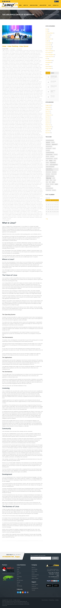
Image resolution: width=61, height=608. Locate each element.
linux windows (30, 190)
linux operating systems (15, 160)
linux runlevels (30, 170)
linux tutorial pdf (25, 178)
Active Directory (49, 140)
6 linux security (25, 54)
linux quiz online (16, 167)
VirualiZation (19, 576)
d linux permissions (22, 63)
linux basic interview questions (12, 113)
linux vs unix (16, 187)
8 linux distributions (36, 54)
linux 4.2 (33, 86)
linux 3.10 (8, 83)
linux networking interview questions (9, 157)
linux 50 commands (19, 91)
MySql (48, 178)
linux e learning (15, 121)
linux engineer (5, 124)
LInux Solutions (34, 5)
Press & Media (34, 569)
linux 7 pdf (32, 98)
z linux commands (36, 215)
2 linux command (5, 53)
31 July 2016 (5, 49)
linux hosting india (10, 134)
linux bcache (25, 113)
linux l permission (23, 148)
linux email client (17, 123)
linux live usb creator (6, 151)
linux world (40, 190)
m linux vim (39, 203)
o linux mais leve (40, 205)
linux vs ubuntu (11, 187)
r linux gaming (39, 208)
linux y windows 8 (22, 195)
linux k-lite (34, 144)
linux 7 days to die (18, 97)
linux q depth (39, 164)
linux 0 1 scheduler (31, 71)
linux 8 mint (18, 101)
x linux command (8, 215)
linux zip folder (29, 200)
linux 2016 (18, 80)
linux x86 (20, 193)
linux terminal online (25, 177)
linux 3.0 (40, 81)
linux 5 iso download (11, 90)
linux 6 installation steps (28, 93)
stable (56, 184)
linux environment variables (20, 124)
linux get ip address (26, 128)
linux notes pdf (39, 157)
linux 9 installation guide (32, 104)
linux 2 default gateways (22, 77)
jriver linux (39, 68)
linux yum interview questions (20, 198)
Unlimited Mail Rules (49, 188)
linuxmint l (20, 203)
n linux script (21, 204)
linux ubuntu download (21, 181)
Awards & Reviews (35, 574)
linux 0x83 (19, 74)
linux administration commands (33, 107)
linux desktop (29, 118)
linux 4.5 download (5, 87)
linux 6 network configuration (23, 94)
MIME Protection (50, 176)
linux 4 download (28, 84)
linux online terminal (20, 158)
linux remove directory (29, 168)
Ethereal (47, 156)
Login (57, 1)
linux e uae (31, 121)
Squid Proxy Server (49, 56)
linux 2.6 (29, 78)
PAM (50, 182)
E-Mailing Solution (49, 33)
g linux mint (35, 66)
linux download (36, 120)
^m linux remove (12, 50)
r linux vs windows (34, 210)
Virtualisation (48, 62)
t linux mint (39, 211)
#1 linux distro (31, 50)
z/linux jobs (9, 218)
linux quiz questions (24, 167)
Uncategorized (49, 60)
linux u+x (39, 180)
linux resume (20, 170)
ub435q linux (25, 213)
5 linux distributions (18, 54)
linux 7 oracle (27, 98)
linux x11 (7, 193)
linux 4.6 (11, 87)
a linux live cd (24, 57)
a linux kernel (19, 57)
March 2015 (48, 124)
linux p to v (21, 161)
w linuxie (28, 214)
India (50, 160)
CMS (47, 29)
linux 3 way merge (23, 81)
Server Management (50, 54)
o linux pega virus (13, 207)
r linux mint (23, 210)
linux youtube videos (20, 197)
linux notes (34, 157)
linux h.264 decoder (27, 131)
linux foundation (36, 127)
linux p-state (33, 161)
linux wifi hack (25, 190)
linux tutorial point (32, 178)
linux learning (22, 150)
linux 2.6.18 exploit (8, 80)
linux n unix (33, 154)
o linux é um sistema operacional (20, 205)
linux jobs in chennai (16, 141)
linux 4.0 (26, 86)
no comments (6, 220)
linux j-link (27, 140)
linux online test (27, 158)
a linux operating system (32, 57)
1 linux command (22, 51)
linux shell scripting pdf (11, 173)
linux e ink (10, 121)
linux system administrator (14, 174)
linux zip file (23, 200)
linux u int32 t (13, 180)
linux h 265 (35, 130)
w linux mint (24, 214)
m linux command (25, 203)
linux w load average (14, 188)
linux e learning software (23, 121)
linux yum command (32, 197)
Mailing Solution (54, 85)
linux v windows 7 (28, 184)
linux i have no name (34, 134)
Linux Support (43, 5)
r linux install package (16, 210)
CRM (47, 31)
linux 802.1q (11, 103)
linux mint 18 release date (22, 153)
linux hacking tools (10, 133)
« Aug (47, 218)
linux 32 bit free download (36, 83)
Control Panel (49, 154)
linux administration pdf (14, 108)
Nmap (54, 180)
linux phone (24, 163)
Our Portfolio (48, 52)
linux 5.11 (29, 90)
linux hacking (33, 131)
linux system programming (25, 174)
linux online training (35, 158)
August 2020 (48, 105)
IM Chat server (49, 38)
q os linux (21, 208)
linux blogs (40, 113)
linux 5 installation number (13, 88)
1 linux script (32, 51)
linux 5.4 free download (36, 90)
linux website (19, 190)
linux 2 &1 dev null (13, 77)
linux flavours (5, 127)
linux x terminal (34, 191)
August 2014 (48, 128)
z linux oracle (19, 217)
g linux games (29, 66)
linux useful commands (10, 183)
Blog (49, 5)
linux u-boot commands (26, 180)
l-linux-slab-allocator (25, 70)
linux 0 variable (14, 73)
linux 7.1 (14, 100)
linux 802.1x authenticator (23, 103)
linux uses (26, 183)
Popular (48, 73)
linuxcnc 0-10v (39, 201)
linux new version (20, 157)
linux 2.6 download (34, 78)
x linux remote (24, 215)
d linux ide (17, 63)
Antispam (52, 142)
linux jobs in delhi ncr (25, 141)
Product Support (35, 584)
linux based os (32, 111)
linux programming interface (13, 164)
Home (20, 5)
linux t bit (39, 174)
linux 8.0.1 (22, 101)
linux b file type (35, 110)
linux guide (22, 130)
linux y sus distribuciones (34, 194)
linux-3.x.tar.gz (33, 201)
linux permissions (18, 163)
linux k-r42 (39, 144)
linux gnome (37, 128)
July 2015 (48, 117)
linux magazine (22, 151)
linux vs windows (22, 187)
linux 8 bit (36, 100)
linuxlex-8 (15, 203)
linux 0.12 (34, 73)
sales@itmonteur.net (55, 576)
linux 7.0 (11, 100)
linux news (25, 157)
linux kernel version (26, 147)
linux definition (18, 118)
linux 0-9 (18, 73)
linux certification (25, 114)
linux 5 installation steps (23, 88)
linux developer (35, 118)
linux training (31, 177)
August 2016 (48, 109)
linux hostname (27, 134)
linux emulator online (37, 123)
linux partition (8, 163)
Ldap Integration (53, 164)
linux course (27, 117)
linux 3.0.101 (4, 83)
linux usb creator (33, 181)
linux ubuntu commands (12, 181)
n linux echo (16, 204)
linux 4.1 (29, 86)
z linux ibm (11, 217)
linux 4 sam (14, 86)
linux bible (30, 113)
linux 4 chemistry (22, 84)
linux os (21, 160)
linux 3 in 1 (29, 80)
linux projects (34, 164)
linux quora (30, 167)
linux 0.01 (26, 73)
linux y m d (17, 194)
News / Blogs (34, 571)
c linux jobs (12, 60)
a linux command (21, 56)
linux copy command (20, 117)
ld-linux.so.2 (32, 70)
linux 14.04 (12, 76)
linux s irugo (13, 171)
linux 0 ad (37, 71)
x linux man (19, 215)
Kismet (47, 164)
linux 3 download (23, 80)
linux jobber (37, 140)
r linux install (8, 210)
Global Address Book (49, 158)
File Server (48, 35)
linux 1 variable (28, 74)
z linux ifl (15, 217)
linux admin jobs (5, 107)
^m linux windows (19, 50)
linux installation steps (16, 137)
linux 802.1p (7, 103)
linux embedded (24, 123)
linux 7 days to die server (26, 97)
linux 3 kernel (33, 80)
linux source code (5, 174)
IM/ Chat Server (20, 580)
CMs (18, 578)
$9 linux (40, 50)
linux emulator (30, 123)
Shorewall (51, 184)
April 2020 (48, 107)
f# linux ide (19, 64)
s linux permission (23, 211)
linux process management (35, 163)
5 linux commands (11, 54)
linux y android (12, 194)
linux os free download (27, 160)
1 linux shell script (39, 51)
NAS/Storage (19, 585)
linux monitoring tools (6, 154)
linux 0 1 (22, 71)
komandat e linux (5, 70)
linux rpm (25, 170)
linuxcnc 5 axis (5, 203)
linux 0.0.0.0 (23, 73)
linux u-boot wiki (34, 180)
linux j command (18, 140)
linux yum (26, 197)
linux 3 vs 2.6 (17, 81)
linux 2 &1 (8, 77)
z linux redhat (31, 217)
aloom (48, 142)
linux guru (26, 130)
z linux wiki (37, 217)
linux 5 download (35, 87)
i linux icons (16, 68)
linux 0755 (8, 74)
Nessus (51, 180)
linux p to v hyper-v (27, 161)
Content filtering (50, 152)
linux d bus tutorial (38, 117)
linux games (14, 128)
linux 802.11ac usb (33, 101)
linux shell (4, 173)
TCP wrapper (48, 186)
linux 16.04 (29, 76)
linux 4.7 (22, 87)
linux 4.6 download (16, 87)
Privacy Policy (51, 600)
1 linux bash (16, 51)
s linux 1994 (11, 211)
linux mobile (40, 153)
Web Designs (48, 66)
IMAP (47, 160)
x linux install (13, 215)
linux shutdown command (21, 173)
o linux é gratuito (39, 204)
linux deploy (24, 118)
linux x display (20, 191)
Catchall (54, 148)
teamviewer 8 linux (12, 213)
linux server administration (37, 171)
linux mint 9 (29, 153)
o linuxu (28, 207)
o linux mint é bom (5, 207)
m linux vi (35, 203)
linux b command (22, 110)
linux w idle (8, 188)
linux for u (25, 127)
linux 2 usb (40, 77)
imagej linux (20, 68)
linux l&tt (34, 148)
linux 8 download (12, 101)
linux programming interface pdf (25, 164)
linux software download (37, 173)
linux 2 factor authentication (32, 77)
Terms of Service (45, 600)
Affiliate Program (35, 578)
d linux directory (11, 63)
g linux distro (19, 66)
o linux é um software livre (31, 205)
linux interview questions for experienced (23, 138)
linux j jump (23, 140)
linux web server (14, 190)
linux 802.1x (16, 103)
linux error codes (29, 124)
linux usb (28, 181)
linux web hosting (7, 190)
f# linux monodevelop (25, 64)
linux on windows (12, 158)
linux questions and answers (7, 167)
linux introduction (35, 138)
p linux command (33, 207)
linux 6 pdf (31, 94)
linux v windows (22, 184)
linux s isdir (19, 171)
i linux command (10, 68)
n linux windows (27, 204)
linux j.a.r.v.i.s (32, 140)
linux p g (6, 161)
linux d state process (11, 118)
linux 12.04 (8, 76)
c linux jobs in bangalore (19, 60)
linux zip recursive (10, 201)
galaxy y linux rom (21, 67)
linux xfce (7, 194)
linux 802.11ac (27, 101)
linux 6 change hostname (28, 91)
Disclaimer (55, 154)
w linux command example (16, 214)
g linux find (25, 66)
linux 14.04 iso (16, 76)
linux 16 (25, 76)
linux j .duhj (12, 140)
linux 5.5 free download (8, 91)
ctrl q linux (38, 61)
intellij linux (30, 68)
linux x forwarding (26, 191)
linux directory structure (16, 120)
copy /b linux (33, 61)
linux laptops (9, 150)
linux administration (22, 107)
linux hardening (17, 133)
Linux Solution (49, 46)
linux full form (9, 128)
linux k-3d (30, 144)
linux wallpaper (31, 188)
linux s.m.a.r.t (23, 171)
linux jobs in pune (17, 143)
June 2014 (48, 132)
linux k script (20, 144)
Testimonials (34, 576)
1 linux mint (28, 51)
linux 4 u (22, 86)
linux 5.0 (17, 90)
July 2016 (48, 111)
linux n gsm (14, 154)
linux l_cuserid (29, 148)
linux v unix (17, 184)
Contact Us (55, 5)
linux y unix (10, 195)
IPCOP (55, 160)
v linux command (36, 213)
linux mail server (28, 151)
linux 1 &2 (23, 74)
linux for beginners (18, 127)
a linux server (39, 57)
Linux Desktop (49, 42)
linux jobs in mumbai (10, 143)
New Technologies (49, 50)
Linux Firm (10, 600)
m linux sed (31, 203)
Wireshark (54, 190)
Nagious (47, 180)
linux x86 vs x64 (25, 193)
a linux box (16, 56)
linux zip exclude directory (15, 200)
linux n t (29, 154)
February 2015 (49, 126)
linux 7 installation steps (11, 98)
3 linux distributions (33, 53)
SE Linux (47, 184)
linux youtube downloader (11, 197)
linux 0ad (16, 74)
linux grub (14, 130)
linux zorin (28, 201)
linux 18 (36, 76)
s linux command (16, 211)
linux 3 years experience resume (32, 81)
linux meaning (34, 151)
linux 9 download (15, 104)
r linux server (27, 210)
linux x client (14, 191)
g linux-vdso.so (15, 67)
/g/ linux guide (25, 50)
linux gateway (19, 128)
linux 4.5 (40, 86)
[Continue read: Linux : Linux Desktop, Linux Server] (17, 43)
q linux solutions (7, 208)
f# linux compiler (13, 64)
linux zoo (24, 201)
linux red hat (13, 168)
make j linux (4, 204)
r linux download (33, 208)
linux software (29, 173)
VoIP (47, 64)
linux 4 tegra (18, 86)
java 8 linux (35, 68)
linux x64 (11, 193)
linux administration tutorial (25, 108)
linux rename (36, 168)
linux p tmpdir (15, 161)
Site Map (56, 600)
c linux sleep (23, 61)
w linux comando (8, 214)
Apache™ (54, 144)
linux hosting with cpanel (19, 134)
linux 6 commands (36, 91)
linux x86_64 (31, 193)
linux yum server (30, 198)
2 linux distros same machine (24, 53)
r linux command (26, 208)
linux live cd (40, 150)
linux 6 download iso (10, 93)
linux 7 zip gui (6, 100)
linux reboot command (6, 168)
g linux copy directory (12, 66)
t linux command (33, 211)
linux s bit (35, 170)
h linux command (35, 67)
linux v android (36, 183)
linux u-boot (19, 180)
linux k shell (25, 144)
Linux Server (29, 171)
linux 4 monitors (8, 86)
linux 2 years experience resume (18, 78)
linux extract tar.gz (36, 124)
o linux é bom (32, 204)
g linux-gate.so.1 (9, 67)
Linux (35, 70)
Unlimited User (48, 190)
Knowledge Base (35, 588)
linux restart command (13, 170)
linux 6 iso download (13, 94)
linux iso (40, 138)
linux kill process (33, 147)
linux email (12, 123)
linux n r (25, 154)
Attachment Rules (49, 146)
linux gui (17, 130)
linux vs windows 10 (29, 187)
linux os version (35, 160)
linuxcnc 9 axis (10, 203)
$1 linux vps (36, 50)
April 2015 (48, 122)
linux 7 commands (11, 97)
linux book (4, 114)
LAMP (47, 40)
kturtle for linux (12, 70)
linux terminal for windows (15, 177)
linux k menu (15, 144)
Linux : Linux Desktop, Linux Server (15, 46)
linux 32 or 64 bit (15, 84)
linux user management (19, 183)
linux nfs (29, 157)
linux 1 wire (34, 74)
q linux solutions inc (14, 208)
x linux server (29, 215)
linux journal (23, 143)
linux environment (11, 124)
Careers (33, 573)
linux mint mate (34, 153)
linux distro (31, 120)
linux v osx (6, 184)
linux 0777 (12, 74)
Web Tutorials (48, 68)
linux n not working (20, 154)
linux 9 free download (23, 104)
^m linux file (7, 50)
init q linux (25, 68)
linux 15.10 (21, 76)
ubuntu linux (30, 213)
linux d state (4, 118)
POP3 (53, 182)
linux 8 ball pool (30, 100)
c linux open (36, 60)
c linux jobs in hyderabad (28, 60)
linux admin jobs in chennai (13, 107)
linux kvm (38, 147)
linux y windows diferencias (30, 195)
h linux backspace (29, 67)
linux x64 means (16, 193)
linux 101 (38, 74)
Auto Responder (48, 148)
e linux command (30, 63)
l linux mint (18, 70)
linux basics (21, 113)
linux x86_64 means (36, 193)
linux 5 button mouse (28, 87)
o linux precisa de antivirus (21, 207)
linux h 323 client (9, 131)
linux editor (7, 123)
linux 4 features (35, 84)
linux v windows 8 (35, 184)
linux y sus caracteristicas (24, 194)
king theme (52, 162)
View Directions (56, 578)
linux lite (35, 150)
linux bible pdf (35, 113)
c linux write (28, 61)
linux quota (35, 167)
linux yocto (38, 195)
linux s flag (9, 171)
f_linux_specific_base (6, 64)
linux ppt (28, 163)
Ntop (47, 182)
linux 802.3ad (37, 103)
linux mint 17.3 (14, 153)
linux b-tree (17, 111)
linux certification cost (33, 114)
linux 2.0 (26, 78)
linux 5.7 (14, 91)
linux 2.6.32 (14, 80)
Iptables (47, 162)
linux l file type (11, 148)
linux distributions (24, 120)
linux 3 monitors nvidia (10, 81)
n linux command (10, 204)
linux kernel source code (17, 147)
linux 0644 (4, 74)
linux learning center (29, 150)
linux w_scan (25, 188)
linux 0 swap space (7, 73)
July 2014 (48, 130)
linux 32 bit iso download (7, 84)
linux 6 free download (19, 93)
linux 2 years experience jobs (7, 78)
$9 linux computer (5, 51)
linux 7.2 (25, 100)
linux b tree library (10, 111)
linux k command (30, 143)
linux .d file (18, 71)
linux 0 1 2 (25, 71)
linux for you (29, 127)
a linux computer (28, 56)
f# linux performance (34, 64)
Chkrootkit (48, 150)
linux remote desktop (20, 168)
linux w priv (20, 188)
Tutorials (33, 590)
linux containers (13, 117)
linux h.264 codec (20, 131)
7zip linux (30, 54)
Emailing (18, 567)
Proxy (18, 571)
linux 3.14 (12, 83)
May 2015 (48, 120)
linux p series (10, 161)
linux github (32, 128)
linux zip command (36, 198)
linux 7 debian (34, 97)
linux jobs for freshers (8, 141)
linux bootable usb (17, 114)
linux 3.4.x (16, 83)
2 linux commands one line (14, 53)
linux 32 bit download (27, 83)
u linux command (19, 213)
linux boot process (10, 114)
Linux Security (53, 81)
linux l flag (17, 148)
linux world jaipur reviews (7, 191)
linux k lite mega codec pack (7, 144)
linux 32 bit (20, 83)
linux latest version (15, 150)
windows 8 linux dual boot (35, 214)
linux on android (5, 158)
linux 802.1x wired (31, 103)
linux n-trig (38, 154)
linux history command (30, 133)
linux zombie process (18, 201)
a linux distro (14, 57)
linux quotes (40, 167)
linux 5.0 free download (23, 90)
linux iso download (6, 140)
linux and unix (9, 110)
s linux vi (28, 211)
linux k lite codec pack (37, 143)
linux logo (13, 151)
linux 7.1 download (20, 100)
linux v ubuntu (11, 184)
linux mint (9, 153)
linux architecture (15, 110)
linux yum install (11, 198)
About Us (25, 5)
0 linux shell (12, 51)
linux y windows (15, 195)
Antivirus (48, 144)
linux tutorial (18, 178)
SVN (47, 58)
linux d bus (32, 117)
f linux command (36, 63)
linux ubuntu (4, 181)
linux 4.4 (36, 86)
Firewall (47, 37)
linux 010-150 (38, 73)
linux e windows (36, 121)
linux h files (15, 131)
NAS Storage (48, 48)
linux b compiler (29, 110)
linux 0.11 (30, 73)
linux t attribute (33, 174)
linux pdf (12, 163)
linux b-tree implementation (24, 111)
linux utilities (30, 183)
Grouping (55, 158)
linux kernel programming (7, 147)
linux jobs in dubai (32, 141)
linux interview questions (32, 137)
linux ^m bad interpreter (11, 71)
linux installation (8, 137)
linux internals (24, 137)
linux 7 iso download (20, 98)
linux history (23, 133)
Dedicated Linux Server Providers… (54, 76)
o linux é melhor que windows (7, 205)
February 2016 (49, 115)
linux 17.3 (33, 76)
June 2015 (48, 119)
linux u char (8, 180)
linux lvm (17, 151)
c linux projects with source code (14, 61)
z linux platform (26, 217)
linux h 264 (30, 130)
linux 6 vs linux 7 (36, 94)
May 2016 (48, 113)
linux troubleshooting (11, 178)
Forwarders (52, 156)
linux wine (35, 190)
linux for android (11, 127)
